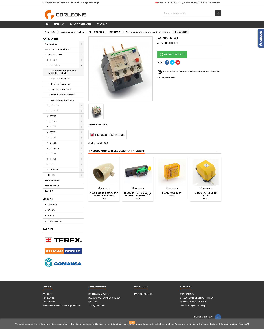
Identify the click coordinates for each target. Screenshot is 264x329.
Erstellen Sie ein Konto (210, 2)
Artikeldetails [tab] (98, 124)
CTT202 (53, 137)
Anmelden (188, 2)
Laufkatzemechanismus (63, 94)
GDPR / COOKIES (96, 305)
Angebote (48, 293)
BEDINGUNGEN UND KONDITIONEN (104, 297)
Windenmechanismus (62, 89)
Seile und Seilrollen (60, 78)
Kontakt (101, 24)
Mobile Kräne (52, 185)
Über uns (59, 24)
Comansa (52, 204)
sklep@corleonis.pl (90, 2)
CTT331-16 (54, 148)
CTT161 (53, 116)
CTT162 (53, 121)
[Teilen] (167, 62)
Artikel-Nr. (162, 43)
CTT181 (53, 126)
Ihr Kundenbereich (143, 293)
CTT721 (53, 164)
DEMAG (51, 210)
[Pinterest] (177, 62)
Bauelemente (52, 180)
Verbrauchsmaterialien (57, 49)
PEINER (51, 175)
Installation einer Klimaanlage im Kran (61, 305)
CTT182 (53, 132)
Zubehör (49, 191)
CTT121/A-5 (55, 65)
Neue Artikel (49, 297)
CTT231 (53, 142)
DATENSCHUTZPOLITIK (98, 293)
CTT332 (53, 153)
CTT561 (53, 159)
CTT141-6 (54, 110)
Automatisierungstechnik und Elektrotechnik (62, 72)
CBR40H (54, 169)
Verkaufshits (49, 301)
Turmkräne (51, 43)
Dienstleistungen (80, 24)
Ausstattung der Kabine (63, 100)
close (132, 322)
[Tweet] (172, 62)
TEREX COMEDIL (55, 54)
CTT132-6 (54, 105)
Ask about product (172, 54)
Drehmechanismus (60, 83)
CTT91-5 (54, 60)
